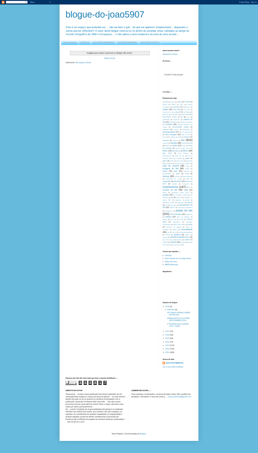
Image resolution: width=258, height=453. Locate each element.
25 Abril (187, 102)
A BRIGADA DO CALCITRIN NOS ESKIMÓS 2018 (178, 319)
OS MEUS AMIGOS (127, 42)
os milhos (184, 195)
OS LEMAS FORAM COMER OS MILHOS (178, 314)
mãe (187, 179)
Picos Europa (175, 214)
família (184, 143)
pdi (166, 205)
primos (165, 219)
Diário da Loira (171, 262)
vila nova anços (168, 240)
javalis (187, 168)
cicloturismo (173, 122)
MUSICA (85, 42)
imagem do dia (170, 168)
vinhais (187, 240)
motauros (185, 184)
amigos (166, 109)
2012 (179, 102)
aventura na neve (169, 112)
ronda (181, 219)
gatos (165, 161)
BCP (176, 114)
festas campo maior (183, 148)
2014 (167, 342)
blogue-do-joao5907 (105, 14)
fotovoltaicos (167, 156)
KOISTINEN (167, 174)
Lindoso (177, 176)
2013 (167, 345)
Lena (187, 174)
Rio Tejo (173, 219)
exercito (165, 143)
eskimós (187, 137)
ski (168, 232)
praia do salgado (183, 217)
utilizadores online (170, 54)
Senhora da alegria (173, 227)
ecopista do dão (175, 137)
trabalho (177, 235)
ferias (175, 146)
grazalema (168, 163)
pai (172, 197)
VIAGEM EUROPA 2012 (179, 237)
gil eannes (180, 161)
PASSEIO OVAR (168, 202)
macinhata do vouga (174, 179)
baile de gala (167, 114)
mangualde (167, 181)
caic (188, 117)
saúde (190, 224)
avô (179, 112)
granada (189, 161)
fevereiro (171, 310)
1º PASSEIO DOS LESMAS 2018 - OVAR (178, 325)
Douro (165, 137)
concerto (166, 129)
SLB (174, 232)
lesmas (166, 176)
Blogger (143, 434)
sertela (174, 229)
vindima (179, 240)
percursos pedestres (185, 207)
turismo (187, 235)
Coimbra (168, 124)
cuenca (176, 129)
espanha (166, 140)
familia (174, 143)
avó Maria (186, 112)
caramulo (176, 119)
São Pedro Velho (179, 224)
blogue (183, 114)
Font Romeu (183, 153)
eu (183, 140)
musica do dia (170, 190)
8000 (173, 104)
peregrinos (168, 211)
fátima (167, 145)
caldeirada (166, 119)
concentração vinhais (180, 127)
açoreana (176, 107)
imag (187, 166)
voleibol (173, 242)
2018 (167, 306)
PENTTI (172, 207)
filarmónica (176, 151)
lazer (178, 174)
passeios (181, 202)
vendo (165, 237)
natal (186, 190)
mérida (174, 184)
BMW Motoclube (171, 265)
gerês (172, 161)
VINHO (165, 242)
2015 (167, 338)
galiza (187, 158)
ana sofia (176, 109)
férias (184, 145)
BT (182, 117)
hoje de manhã (171, 166)
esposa (175, 140)
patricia (189, 202)
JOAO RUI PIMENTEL (175, 363)
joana (165, 171)
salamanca (176, 222)
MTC (188, 187)
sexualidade (186, 229)
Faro (190, 143)
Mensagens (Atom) (83, 63)
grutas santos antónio (182, 163)
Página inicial (109, 58)
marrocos (177, 181)
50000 (165, 104)
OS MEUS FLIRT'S (150, 42)
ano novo (186, 109)
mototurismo (170, 186)
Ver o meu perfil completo (173, 367)
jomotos (186, 171)
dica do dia (185, 134)
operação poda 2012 (180, 192)
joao (175, 171)
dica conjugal (171, 134)
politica (168, 217)
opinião (166, 195)
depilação (186, 129)
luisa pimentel (187, 176)
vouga (183, 242)
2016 (167, 335)
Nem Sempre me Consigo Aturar (178, 258)
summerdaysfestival (185, 232)
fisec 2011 (167, 153)
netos (164, 192)
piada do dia (184, 210)
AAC (181, 104)
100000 (165, 102)
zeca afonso (177, 245)
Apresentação (69, 42)
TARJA (167, 235)
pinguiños (189, 214)
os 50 (175, 195)
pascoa (179, 197)
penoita (173, 205)
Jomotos (168, 255)
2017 (167, 331)
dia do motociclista (185, 132)
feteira (165, 151)
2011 (172, 102)
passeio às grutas (182, 200)
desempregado (169, 132)
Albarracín (186, 107)
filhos (185, 150)
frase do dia (179, 156)
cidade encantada (186, 122)
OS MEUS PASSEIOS (103, 42)
